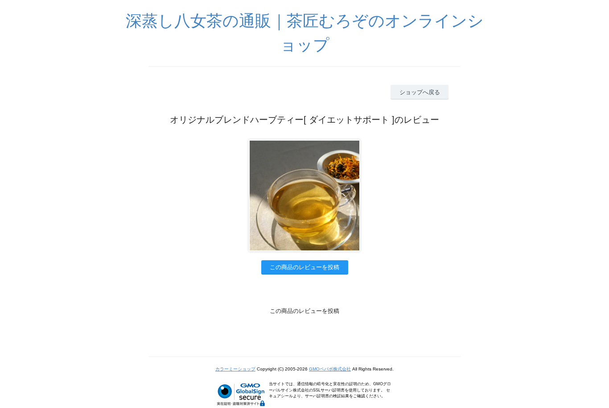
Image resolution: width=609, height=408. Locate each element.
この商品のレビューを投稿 (304, 267)
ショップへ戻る (419, 92)
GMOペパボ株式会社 (330, 368)
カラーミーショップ (235, 368)
